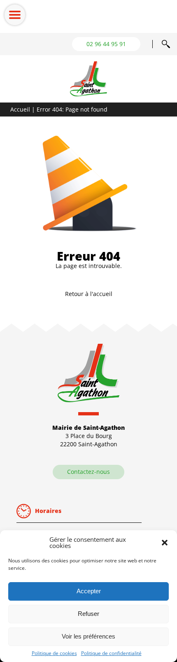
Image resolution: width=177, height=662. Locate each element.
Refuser (88, 613)
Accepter (89, 590)
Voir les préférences (88, 636)
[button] (165, 542)
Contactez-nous (88, 472)
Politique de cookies (54, 653)
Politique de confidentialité (111, 653)
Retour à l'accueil (88, 294)
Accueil (20, 109)
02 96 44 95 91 (106, 44)
